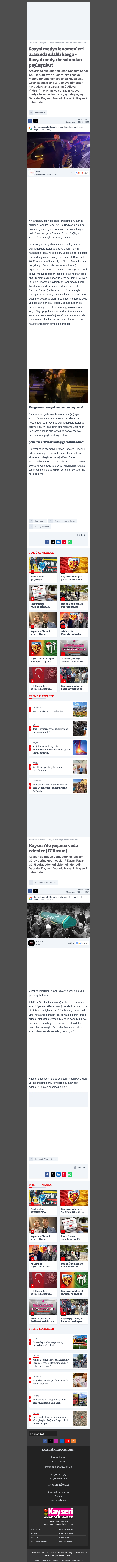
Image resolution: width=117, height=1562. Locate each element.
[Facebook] (45, 1441)
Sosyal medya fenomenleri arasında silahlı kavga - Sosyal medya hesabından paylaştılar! (68, 43)
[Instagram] (56, 1441)
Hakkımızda (36, 1529)
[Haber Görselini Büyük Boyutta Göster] (58, 150)
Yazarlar (58, 1496)
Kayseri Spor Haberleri (58, 1492)
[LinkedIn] (62, 1441)
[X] (50, 1441)
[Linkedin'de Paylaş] (58, 542)
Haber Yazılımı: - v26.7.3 (58, 1561)
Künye (34, 1533)
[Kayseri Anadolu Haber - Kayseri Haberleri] (58, 1513)
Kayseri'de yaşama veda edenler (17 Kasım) (65, 839)
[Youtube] (67, 1441)
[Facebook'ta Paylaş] (30, 121)
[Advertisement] (58, 20)
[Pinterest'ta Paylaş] (64, 542)
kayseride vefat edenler (45, 882)
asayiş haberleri (42, 527)
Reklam (34, 1537)
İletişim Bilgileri (65, 1542)
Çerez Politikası (66, 1533)
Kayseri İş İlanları (58, 1500)
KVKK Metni (64, 1537)
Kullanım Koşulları (39, 1542)
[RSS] (73, 1441)
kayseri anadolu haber (65, 521)
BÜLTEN (40, 943)
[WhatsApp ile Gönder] (70, 542)
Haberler (33, 43)
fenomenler (40, 112)
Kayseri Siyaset (58, 1461)
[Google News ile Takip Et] (82, 173)
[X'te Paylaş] (35, 121)
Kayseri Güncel (58, 1457)
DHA (46, 173)
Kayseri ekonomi (58, 1478)
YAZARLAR (39, 1434)
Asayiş (43, 43)
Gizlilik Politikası (66, 1529)
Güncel (43, 839)
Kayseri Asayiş (58, 1474)
